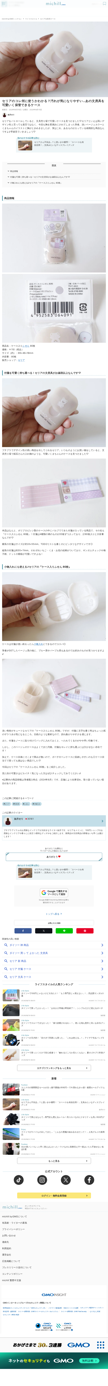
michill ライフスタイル (97, 1001)
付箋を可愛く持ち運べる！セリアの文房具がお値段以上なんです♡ (40, 177)
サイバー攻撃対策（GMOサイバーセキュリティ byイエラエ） (38, 1311)
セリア (21, 360)
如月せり (11, 115)
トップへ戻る (53, 913)
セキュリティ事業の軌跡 (11, 1314)
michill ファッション (97, 1095)
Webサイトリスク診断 (71, 1308)
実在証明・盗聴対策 (9, 1311)
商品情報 (14, 171)
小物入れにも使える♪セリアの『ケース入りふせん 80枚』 (36, 183)
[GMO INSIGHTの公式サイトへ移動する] (54, 1293)
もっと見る (54, 1161)
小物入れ (38, 644)
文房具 (16, 804)
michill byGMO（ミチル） (12, 19)
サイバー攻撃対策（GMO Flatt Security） (74, 1311)
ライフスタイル (31, 19)
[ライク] (105, 2)
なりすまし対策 (95, 1311)
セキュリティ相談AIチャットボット (92, 1308)
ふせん (25, 345)
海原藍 (103, 1015)
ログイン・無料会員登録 (54, 1195)
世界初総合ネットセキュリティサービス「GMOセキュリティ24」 (24, 1308)
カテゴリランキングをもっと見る (54, 1068)
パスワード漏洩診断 (55, 1308)
